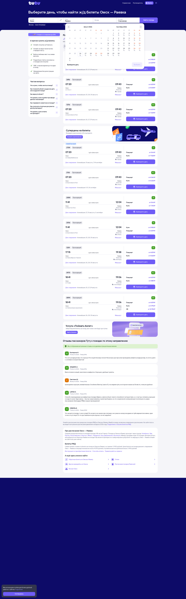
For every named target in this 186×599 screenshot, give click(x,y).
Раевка (119, 88)
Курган (67, 435)
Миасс (90, 435)
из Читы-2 (68, 89)
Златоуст (84, 435)
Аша (102, 435)
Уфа (151, 433)
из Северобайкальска (71, 157)
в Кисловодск (117, 284)
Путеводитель (138, 3)
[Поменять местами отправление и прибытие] (60, 20)
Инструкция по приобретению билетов (78, 451)
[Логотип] (34, 3)
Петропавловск (75, 435)
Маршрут (118, 69)
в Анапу (119, 184)
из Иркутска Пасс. (70, 207)
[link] (74, 136)
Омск (67, 88)
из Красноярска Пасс (71, 115)
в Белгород (118, 259)
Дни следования (70, 69)
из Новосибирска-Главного (73, 257)
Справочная (126, 3)
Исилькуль (117, 435)
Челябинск (145, 433)
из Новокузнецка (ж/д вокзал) (73, 308)
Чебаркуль (96, 435)
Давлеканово (108, 435)
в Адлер (119, 91)
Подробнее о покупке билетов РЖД (119, 424)
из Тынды (68, 283)
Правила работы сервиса (113, 451)
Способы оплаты (98, 451)
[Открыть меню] (156, 3)
